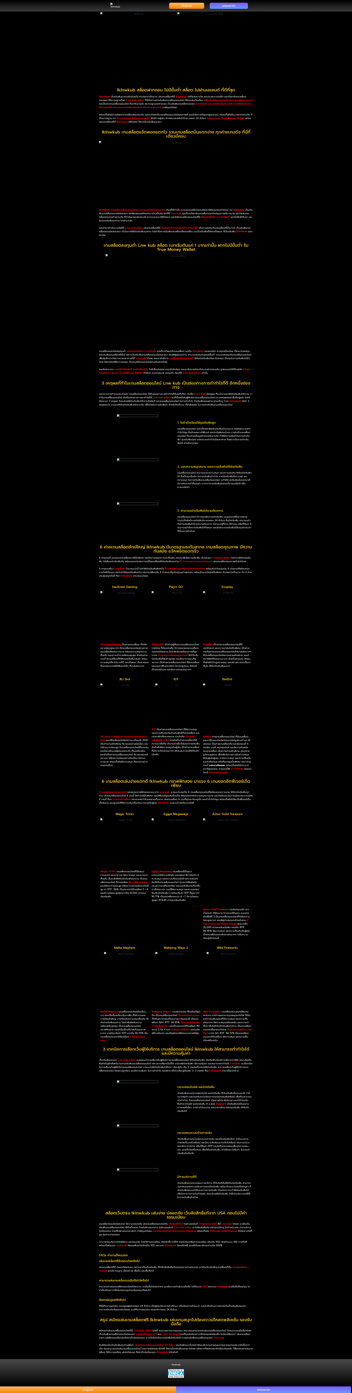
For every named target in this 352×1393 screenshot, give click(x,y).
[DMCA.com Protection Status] (176, 1373)
